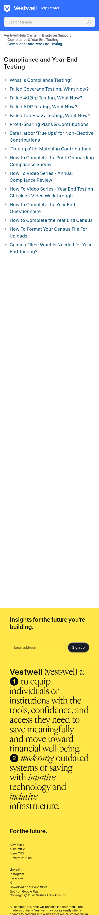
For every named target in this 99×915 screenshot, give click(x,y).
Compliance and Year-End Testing (34, 44)
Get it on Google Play (24, 891)
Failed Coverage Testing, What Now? (49, 88)
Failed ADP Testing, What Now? (43, 106)
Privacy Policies (20, 857)
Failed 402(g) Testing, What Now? (46, 97)
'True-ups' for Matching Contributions (50, 148)
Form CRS (17, 853)
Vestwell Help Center (21, 35)
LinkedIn (16, 869)
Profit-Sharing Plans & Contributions (49, 124)
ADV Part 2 (17, 849)
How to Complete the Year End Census (51, 220)
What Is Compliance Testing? (41, 80)
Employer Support (56, 35)
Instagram (17, 874)
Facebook (17, 878)
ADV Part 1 (17, 844)
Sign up (78, 647)
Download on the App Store (28, 887)
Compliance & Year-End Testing (32, 39)
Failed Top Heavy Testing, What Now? (50, 115)
